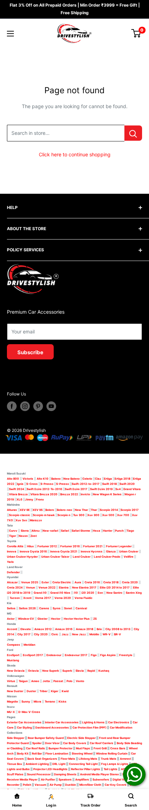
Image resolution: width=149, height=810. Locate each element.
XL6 (19, 499)
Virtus (11, 681)
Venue (30, 587)
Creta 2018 (111, 582)
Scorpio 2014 (109, 510)
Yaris (10, 562)
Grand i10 (40, 592)
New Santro (114, 592)
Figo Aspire (108, 655)
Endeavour (53, 655)
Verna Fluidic (83, 598)
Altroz (36, 530)
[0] (136, 33)
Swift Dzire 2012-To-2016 (44, 489)
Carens (44, 608)
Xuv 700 (123, 515)
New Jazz (79, 634)
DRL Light (58, 764)
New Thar (81, 510)
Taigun (23, 681)
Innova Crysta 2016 (33, 551)
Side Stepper (15, 738)
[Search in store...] (133, 133)
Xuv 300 (93, 515)
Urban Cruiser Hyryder (22, 556)
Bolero (49, 510)
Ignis (20, 484)
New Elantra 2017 (84, 587)
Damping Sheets (65, 774)
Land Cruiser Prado (107, 556)
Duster (31, 691)
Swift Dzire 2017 (76, 489)
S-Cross (32, 484)
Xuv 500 (108, 515)
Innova (11, 551)
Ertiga (108, 478)
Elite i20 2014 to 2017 (115, 587)
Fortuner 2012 (47, 546)
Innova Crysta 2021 (63, 551)
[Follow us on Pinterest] (38, 406)
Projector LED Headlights (50, 769)
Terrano (50, 701)
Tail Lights (110, 769)
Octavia (33, 670)
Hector (55, 618)
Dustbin (70, 784)
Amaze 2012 (43, 629)
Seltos (11, 608)
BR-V (117, 634)
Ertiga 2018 (122, 478)
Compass (13, 644)
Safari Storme (81, 530)
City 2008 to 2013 (117, 629)
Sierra (24, 530)
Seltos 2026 (27, 608)
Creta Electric (61, 582)
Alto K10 (43, 478)
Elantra (64, 587)
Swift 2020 (127, 484)
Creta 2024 (15, 587)
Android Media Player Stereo (99, 774)
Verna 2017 (43, 598)
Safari (65, 530)
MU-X (11, 712)
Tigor (12, 536)
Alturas (12, 510)
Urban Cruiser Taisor (55, 556)
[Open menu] (10, 33)
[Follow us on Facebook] (12, 406)
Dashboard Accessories (52, 727)
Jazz (65, 634)
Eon (100, 592)
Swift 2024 (16, 489)
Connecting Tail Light (83, 764)
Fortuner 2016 (70, 546)
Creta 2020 (130, 582)
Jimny (29, 499)
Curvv (13, 530)
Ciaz (98, 478)
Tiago (130, 530)
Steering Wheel (82, 753)
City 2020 (41, 634)
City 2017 (23, 634)
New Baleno (71, 478)
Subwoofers (101, 779)
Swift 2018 (109, 484)
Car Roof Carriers (101, 743)
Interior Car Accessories (62, 722)
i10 (76, 592)
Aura (77, 582)
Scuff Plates (15, 774)
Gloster (42, 618)
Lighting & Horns (93, 722)
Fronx (40, 499)
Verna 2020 (62, 598)
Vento (80, 681)
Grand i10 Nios (60, 592)
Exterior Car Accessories (24, 722)
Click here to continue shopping (75, 154)
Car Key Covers (115, 784)
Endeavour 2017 (76, 655)
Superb (67, 670)
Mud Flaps (83, 748)
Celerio (87, 478)
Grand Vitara (132, 489)
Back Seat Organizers (42, 758)
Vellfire (128, 556)
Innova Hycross (92, 551)
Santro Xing (134, 592)
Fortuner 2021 (93, 546)
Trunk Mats (108, 758)
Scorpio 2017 (130, 510)
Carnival (81, 608)
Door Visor (52, 743)
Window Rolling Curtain (112, 753)
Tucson (15, 598)
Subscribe (30, 352)
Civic (54, 634)
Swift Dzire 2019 (101, 489)
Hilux (31, 546)
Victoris (28, 478)
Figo (94, 655)
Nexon (23, 536)
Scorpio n (64, 515)
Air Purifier (48, 779)
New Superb (50, 670)
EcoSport (13, 655)
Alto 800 (13, 478)
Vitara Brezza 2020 (44, 494)
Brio (99, 629)
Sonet (68, 608)
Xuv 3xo (21, 520)
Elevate (25, 629)
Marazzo (36, 520)
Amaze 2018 (84, 629)
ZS (95, 618)
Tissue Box (14, 764)
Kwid (65, 691)
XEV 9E (25, 510)
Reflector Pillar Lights (85, 769)
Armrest (125, 758)
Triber (43, 691)
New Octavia (16, 670)
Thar (94, 510)
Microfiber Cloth (90, 784)
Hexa (96, 530)
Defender (13, 572)
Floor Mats (68, 758)
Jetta (46, 681)
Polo (69, 681)
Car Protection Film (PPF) (89, 727)
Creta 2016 (92, 582)
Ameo (35, 681)
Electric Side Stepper (81, 738)
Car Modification (121, 727)
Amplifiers (82, 779)
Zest (33, 536)
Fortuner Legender (119, 546)
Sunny (25, 701)
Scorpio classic (19, 515)
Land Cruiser (81, 556)
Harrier (107, 530)
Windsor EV (26, 618)
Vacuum (40, 784)
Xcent (27, 598)
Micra (37, 701)
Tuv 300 (79, 515)
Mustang (13, 660)
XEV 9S (38, 510)
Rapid (91, 670)
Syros (57, 608)
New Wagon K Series (107, 494)
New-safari (50, 530)
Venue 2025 (29, 582)
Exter (45, 582)
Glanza (111, 551)
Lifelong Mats (88, 758)
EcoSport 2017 (33, 655)
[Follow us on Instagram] (25, 406)
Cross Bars (117, 748)
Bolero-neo (64, 510)
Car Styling (24, 727)
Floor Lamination (56, 753)
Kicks (63, 701)
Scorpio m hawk (44, 515)
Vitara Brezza (18, 494)
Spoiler (37, 743)
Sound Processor (39, 774)
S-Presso (47, 484)
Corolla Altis (15, 546)
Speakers (65, 779)
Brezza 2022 (69, 494)
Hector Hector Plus (77, 618)
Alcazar (12, 582)
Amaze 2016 (63, 629)
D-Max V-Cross (29, 712)
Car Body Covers (74, 743)
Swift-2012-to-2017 (85, 484)
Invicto (85, 494)
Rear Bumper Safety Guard (46, 738)
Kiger (54, 691)
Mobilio (94, 634)
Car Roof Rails (35, 748)
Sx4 (118, 489)
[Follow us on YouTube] (51, 406)
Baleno (56, 478)
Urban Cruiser (128, 551)
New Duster (15, 691)
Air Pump (56, 784)
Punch (119, 530)
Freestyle (125, 655)
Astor (11, 618)
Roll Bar (37, 753)
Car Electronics (118, 722)
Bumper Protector (60, 748)
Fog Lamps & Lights (114, 764)
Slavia (80, 670)
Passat (58, 681)
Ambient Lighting (37, 764)
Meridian (29, 644)
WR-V (107, 634)
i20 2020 (87, 592)
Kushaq (103, 670)
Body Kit (22, 753)
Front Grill (100, 748)
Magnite (12, 701)
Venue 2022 (46, 587)
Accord (12, 629)
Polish (27, 784)
